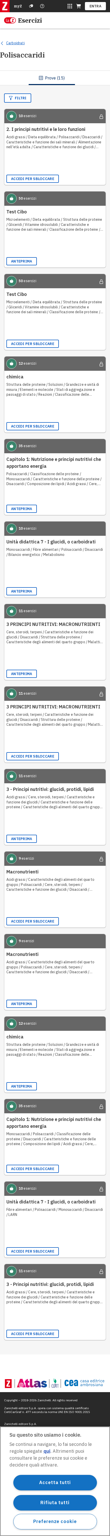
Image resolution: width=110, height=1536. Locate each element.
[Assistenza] (31, 6)
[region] (55, 1481)
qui (46, 1451)
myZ (18, 6)
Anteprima (21, 261)
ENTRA (96, 6)
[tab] (52, 78)
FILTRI (21, 98)
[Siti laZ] (70, 6)
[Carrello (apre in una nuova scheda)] (78, 6)
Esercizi (30, 20)
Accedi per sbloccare (32, 178)
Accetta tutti (55, 1482)
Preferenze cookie (54, 1521)
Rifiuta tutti (55, 1502)
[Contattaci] (42, 6)
